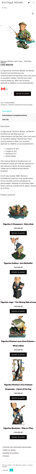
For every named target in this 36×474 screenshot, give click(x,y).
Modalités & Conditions (11, 453)
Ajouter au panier (22, 94)
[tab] (18, 111)
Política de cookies (9, 450)
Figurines (11, 105)
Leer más (5, 470)
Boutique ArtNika (12, 2)
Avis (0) (5, 120)
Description (7, 111)
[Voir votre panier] (28, 2)
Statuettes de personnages (23, 105)
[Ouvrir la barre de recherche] (33, 2)
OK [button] (11, 470)
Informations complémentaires (14, 115)
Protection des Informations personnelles (17, 447)
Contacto (6, 456)
